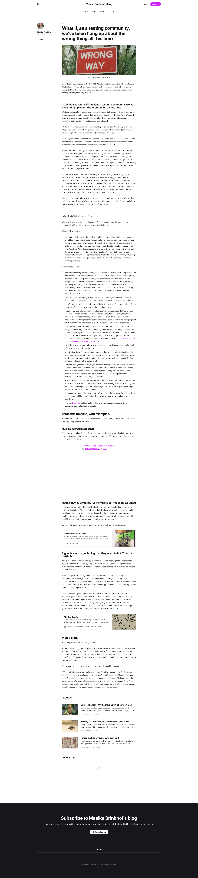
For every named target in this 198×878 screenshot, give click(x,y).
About (93, 11)
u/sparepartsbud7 (92, 449)
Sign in (146, 4)
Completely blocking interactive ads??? (99, 446)
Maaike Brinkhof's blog (99, 4)
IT (107, 11)
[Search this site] (38, 4)
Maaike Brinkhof (44, 32)
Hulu (105, 449)
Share (41, 40)
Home (86, 11)
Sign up (98, 849)
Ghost (114, 864)
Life (113, 11)
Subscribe (155, 4)
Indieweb (76, 403)
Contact (101, 11)
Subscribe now (100, 832)
